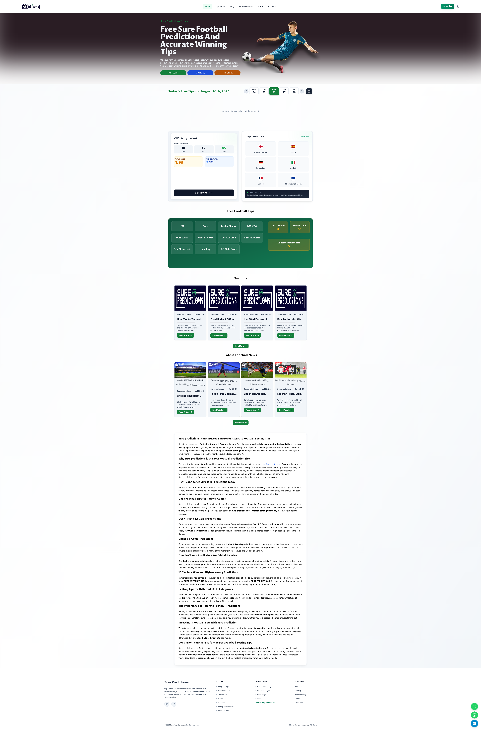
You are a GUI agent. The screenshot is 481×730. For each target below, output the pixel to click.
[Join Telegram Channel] (474, 723)
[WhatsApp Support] (173, 704)
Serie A (260, 698)
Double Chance (228, 226)
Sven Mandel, (280, 380)
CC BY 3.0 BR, (262, 380)
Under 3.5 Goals (252, 237)
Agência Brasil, (251, 380)
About (260, 6)
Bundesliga (261, 694)
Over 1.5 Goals (205, 237)
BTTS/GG (252, 226)
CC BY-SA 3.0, (181, 384)
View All (305, 136)
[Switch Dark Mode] (458, 6)
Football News (246, 6)
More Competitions (264, 702)
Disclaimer (299, 702)
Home (207, 6)
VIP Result (173, 73)
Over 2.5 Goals (228, 237)
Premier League (263, 690)
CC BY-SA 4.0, (290, 380)
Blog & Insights (224, 686)
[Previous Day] (246, 91)
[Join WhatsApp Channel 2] (474, 715)
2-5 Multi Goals (228, 249)
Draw (205, 226)
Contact (272, 6)
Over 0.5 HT (182, 237)
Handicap (205, 249)
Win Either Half (182, 249)
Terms (297, 698)
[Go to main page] (30, 6)
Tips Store (220, 6)
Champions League (265, 686)
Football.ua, (215, 380)
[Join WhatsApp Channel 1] (474, 706)
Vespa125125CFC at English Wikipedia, (190, 380)
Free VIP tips (223, 710)
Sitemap (298, 690)
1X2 (182, 226)
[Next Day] (302, 91)
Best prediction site (226, 706)
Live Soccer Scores (271, 464)
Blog (232, 6)
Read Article (184, 335)
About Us (222, 698)
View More (239, 346)
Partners (298, 686)
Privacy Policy (300, 694)
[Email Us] (166, 704)
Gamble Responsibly (302, 725)
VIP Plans (200, 73)
